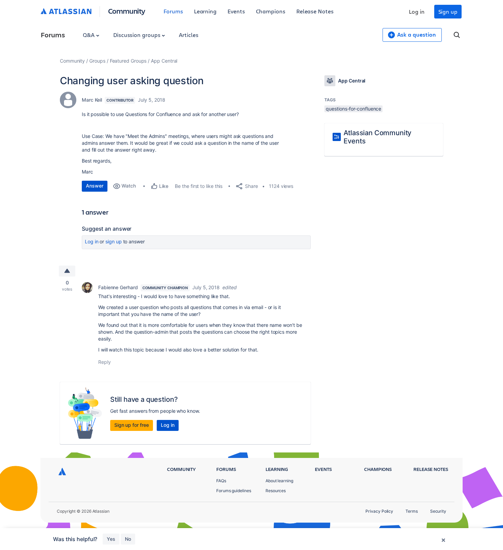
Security (438, 511)
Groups (97, 61)
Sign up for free (131, 425)
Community (126, 11)
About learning (279, 480)
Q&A (89, 34)
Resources (276, 490)
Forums (173, 11)
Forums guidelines (233, 490)
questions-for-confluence (353, 109)
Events (236, 11)
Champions (270, 11)
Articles (188, 34)
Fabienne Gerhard (118, 287)
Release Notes (315, 11)
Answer (94, 186)
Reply (104, 362)
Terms (411, 511)
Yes (111, 539)
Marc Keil (92, 100)
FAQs (221, 480)
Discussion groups (137, 34)
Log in (417, 11)
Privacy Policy (379, 511)
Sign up (447, 11)
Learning (205, 11)
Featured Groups (128, 61)
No (128, 539)
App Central (164, 61)
